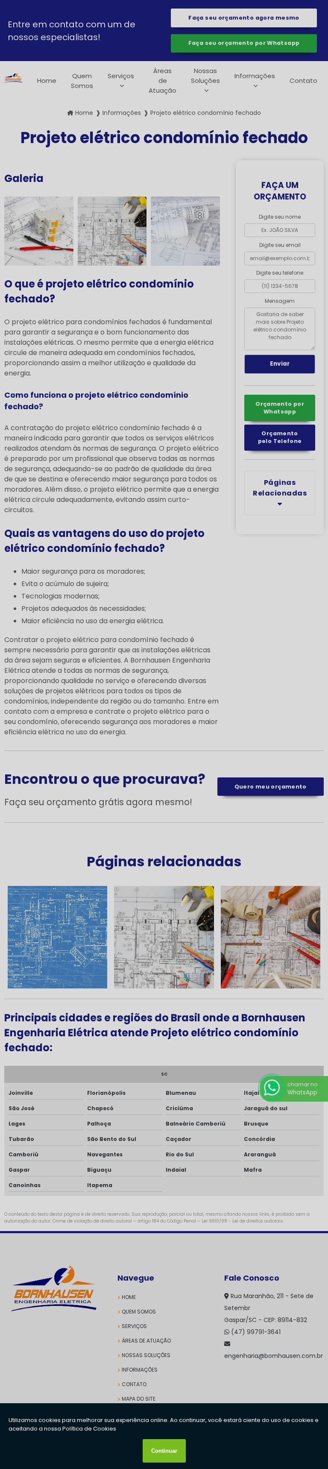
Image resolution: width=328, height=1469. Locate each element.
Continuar (164, 1451)
